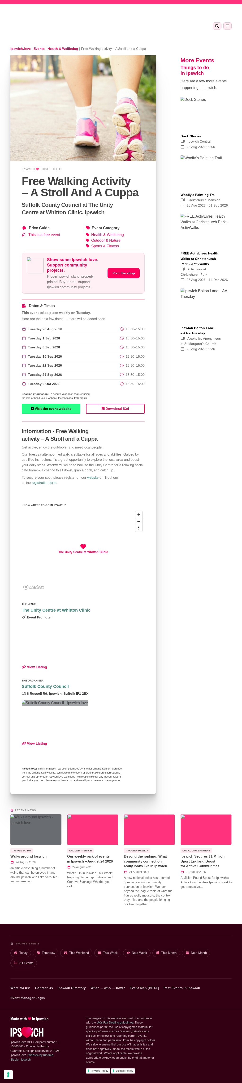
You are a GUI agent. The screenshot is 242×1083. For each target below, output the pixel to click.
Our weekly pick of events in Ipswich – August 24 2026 (90, 858)
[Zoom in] (138, 514)
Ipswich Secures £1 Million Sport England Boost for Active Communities (203, 861)
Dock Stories (191, 136)
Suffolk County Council (45, 686)
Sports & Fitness (105, 246)
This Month (169, 953)
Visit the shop (123, 273)
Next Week (139, 953)
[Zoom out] (138, 521)
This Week (110, 953)
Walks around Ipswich (28, 856)
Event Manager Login (27, 998)
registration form (44, 482)
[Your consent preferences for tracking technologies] (8, 1074)
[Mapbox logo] (33, 587)
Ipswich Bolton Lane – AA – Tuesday (197, 330)
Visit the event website (52, 408)
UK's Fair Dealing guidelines (115, 1022)
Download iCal (117, 408)
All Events (26, 963)
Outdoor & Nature (106, 240)
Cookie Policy (124, 1070)
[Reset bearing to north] (138, 528)
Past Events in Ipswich (182, 988)
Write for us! (20, 988)
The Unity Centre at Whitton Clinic (56, 610)
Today (23, 953)
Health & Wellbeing (107, 235)
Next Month (199, 953)
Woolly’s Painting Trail (198, 195)
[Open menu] (227, 26)
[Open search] (217, 26)
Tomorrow (48, 953)
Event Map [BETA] (144, 988)
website (93, 477)
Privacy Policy (99, 1070)
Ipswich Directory (72, 988)
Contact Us (44, 988)
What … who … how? (108, 988)
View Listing (36, 666)
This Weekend (79, 953)
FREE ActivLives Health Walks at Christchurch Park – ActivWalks (199, 258)
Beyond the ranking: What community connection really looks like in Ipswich (145, 861)
